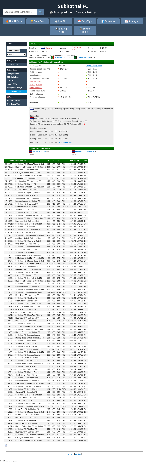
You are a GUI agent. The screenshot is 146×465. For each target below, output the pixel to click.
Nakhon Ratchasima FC (24, 167)
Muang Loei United (34, 292)
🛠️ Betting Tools (85, 30)
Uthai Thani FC (33, 195)
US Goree (58, 57)
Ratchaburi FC (33, 170)
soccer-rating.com (11, 461)
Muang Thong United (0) (84, 151)
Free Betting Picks (36, 81)
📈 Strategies (132, 21)
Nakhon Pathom (33, 284)
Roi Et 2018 (20, 321)
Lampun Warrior (21, 201)
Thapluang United (22, 198)
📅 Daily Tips (85, 21)
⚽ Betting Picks (61, 30)
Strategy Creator (36, 85)
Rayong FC (31, 184)
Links (70, 454)
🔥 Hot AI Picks (14, 21)
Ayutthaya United (33, 193)
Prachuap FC (32, 204)
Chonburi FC (20, 178)
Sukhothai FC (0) (39, 151)
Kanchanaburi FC (22, 181)
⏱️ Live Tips (61, 21)
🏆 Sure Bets (37, 21)
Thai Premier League (77, 48)
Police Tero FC (33, 361)
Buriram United (21, 190)
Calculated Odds (65, 142)
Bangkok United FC (23, 176)
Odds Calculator (36, 88)
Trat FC (18, 401)
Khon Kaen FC (21, 267)
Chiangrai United (22, 173)
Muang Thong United (35, 164)
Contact (78, 454)
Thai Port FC (20, 210)
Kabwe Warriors (84, 57)
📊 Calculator (108, 21)
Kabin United (32, 389)
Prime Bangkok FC (22, 415)
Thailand (48, 48)
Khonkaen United (34, 304)
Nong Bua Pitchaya (34, 215)
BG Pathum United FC (24, 187)
